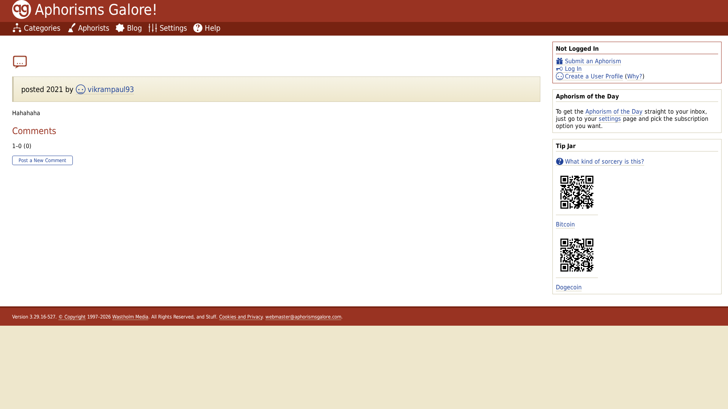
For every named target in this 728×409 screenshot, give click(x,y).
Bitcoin (565, 224)
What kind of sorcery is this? (604, 161)
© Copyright (72, 317)
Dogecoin (569, 287)
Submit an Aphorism (593, 61)
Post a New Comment (42, 160)
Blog (134, 28)
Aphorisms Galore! (96, 9)
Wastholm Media (130, 317)
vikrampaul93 (111, 89)
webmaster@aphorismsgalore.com (303, 317)
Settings (173, 28)
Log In (573, 68)
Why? (634, 76)
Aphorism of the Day (614, 111)
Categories (42, 28)
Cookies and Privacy (240, 317)
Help (212, 28)
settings (610, 118)
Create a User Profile (594, 76)
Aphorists (93, 28)
